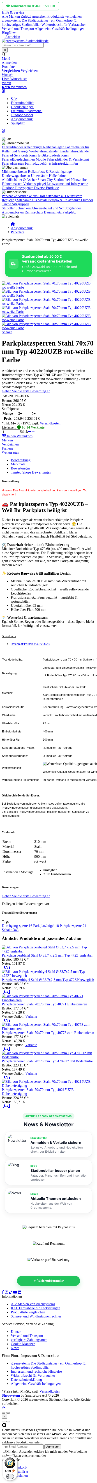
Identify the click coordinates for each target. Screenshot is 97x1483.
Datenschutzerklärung (62, 1455)
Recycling (9, 200)
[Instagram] (7, 1292)
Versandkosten (50, 423)
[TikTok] (11, 1292)
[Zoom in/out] (3, 1413)
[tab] (19, 1467)
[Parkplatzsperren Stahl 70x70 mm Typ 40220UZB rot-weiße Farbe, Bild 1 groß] (48, 287)
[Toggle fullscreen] (8, 1413)
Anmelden (52, 1446)
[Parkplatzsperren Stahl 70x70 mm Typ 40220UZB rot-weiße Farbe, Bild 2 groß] (48, 295)
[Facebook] (3, 1292)
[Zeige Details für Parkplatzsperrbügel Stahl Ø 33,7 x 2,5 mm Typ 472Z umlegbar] (48, 951)
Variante (31, 1016)
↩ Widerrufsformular (49, 1280)
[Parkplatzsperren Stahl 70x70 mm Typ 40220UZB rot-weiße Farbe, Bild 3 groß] (48, 304)
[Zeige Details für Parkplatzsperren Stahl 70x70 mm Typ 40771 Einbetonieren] (48, 1000)
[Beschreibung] (9, 967)
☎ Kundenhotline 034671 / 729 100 (30, 6)
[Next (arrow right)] (8, 1421)
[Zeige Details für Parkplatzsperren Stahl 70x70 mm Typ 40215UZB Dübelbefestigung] (48, 1085)
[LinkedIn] (19, 1292)
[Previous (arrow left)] (3, 1421)
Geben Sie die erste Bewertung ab (26, 391)
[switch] (10, 1476)
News (13, 33)
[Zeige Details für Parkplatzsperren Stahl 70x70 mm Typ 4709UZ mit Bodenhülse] (48, 1057)
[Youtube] (15, 1292)
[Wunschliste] (3, 967)
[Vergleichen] (6, 967)
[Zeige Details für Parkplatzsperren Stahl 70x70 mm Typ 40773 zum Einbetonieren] (48, 1029)
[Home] (13, 224)
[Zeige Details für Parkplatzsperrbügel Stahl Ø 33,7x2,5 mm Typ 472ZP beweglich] (48, 976)
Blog (5, 33)
